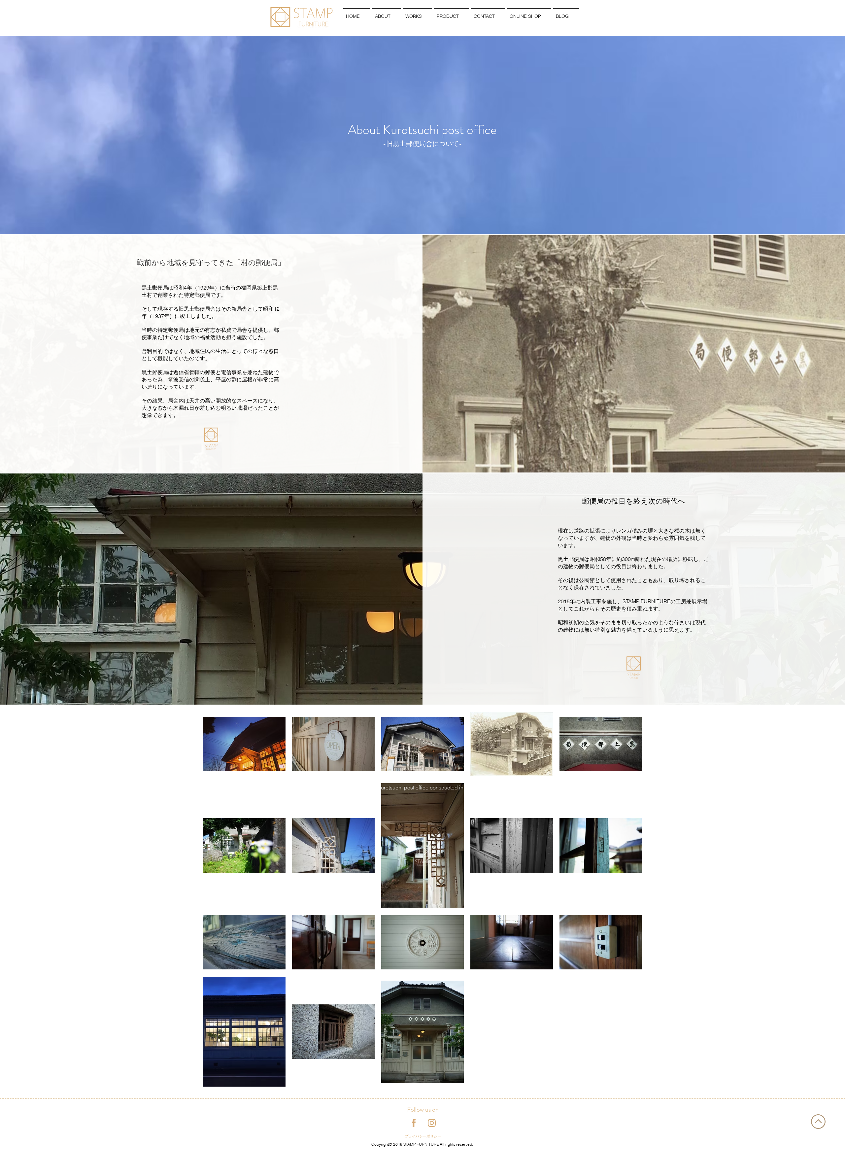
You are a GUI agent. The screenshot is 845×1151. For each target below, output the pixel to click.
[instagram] (432, 1123)
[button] (386, 13)
